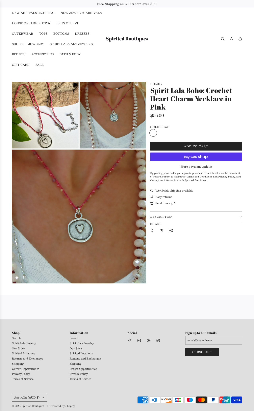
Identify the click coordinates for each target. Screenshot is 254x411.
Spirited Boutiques (127, 39)
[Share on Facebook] (152, 231)
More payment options (196, 166)
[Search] (222, 38)
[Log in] (231, 38)
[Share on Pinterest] (171, 231)
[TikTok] (158, 340)
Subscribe (202, 351)
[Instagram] (139, 340)
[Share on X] (161, 231)
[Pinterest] (148, 340)
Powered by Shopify (62, 406)
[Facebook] (129, 340)
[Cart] (240, 38)
